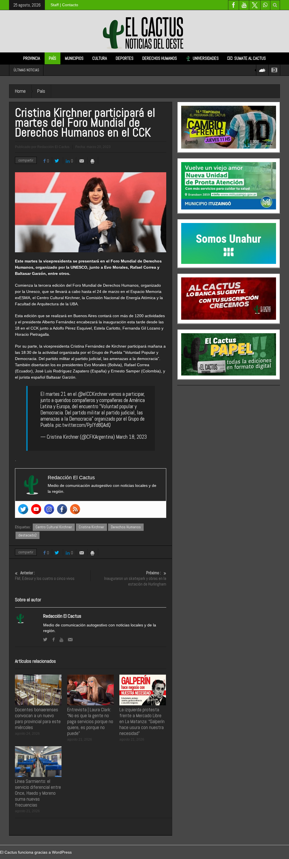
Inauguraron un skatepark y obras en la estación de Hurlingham (135, 578)
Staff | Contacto (64, 5)
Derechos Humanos (159, 58)
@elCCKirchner (93, 394)
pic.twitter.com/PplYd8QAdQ (83, 425)
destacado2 (27, 535)
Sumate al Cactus (250, 58)
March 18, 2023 (131, 436)
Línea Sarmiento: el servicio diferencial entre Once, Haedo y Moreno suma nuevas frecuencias (38, 793)
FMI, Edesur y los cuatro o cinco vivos (45, 575)
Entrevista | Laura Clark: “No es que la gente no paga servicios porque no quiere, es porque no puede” (90, 721)
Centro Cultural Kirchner (54, 527)
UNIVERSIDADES (206, 58)
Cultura (99, 58)
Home (20, 91)
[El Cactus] (144, 31)
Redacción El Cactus (62, 616)
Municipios (74, 58)
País (52, 58)
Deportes (124, 58)
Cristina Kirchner (91, 527)
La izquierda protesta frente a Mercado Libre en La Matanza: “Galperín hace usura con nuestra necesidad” (142, 721)
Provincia (31, 58)
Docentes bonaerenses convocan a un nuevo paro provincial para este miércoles (38, 718)
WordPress (62, 852)
